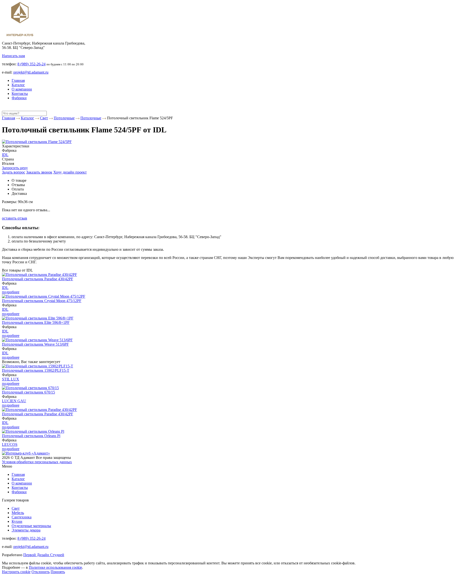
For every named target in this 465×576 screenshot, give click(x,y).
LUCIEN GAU (14, 401)
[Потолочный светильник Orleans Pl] (33, 431)
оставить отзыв (14, 218)
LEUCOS (9, 444)
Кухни (17, 521)
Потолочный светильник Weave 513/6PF (35, 344)
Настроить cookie (16, 572)
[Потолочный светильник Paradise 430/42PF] (39, 275)
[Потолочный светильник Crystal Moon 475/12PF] (43, 296)
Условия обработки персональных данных (37, 462)
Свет (16, 508)
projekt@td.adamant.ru (30, 72)
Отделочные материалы (31, 526)
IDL (5, 155)
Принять (58, 572)
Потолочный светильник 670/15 (28, 392)
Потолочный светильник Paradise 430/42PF (37, 279)
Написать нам (13, 56)
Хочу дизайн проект (70, 172)
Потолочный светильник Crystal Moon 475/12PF (41, 301)
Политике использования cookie (55, 567)
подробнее (10, 292)
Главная (18, 80)
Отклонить (40, 572)
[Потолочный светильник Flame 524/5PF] (37, 142)
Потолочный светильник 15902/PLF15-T (35, 370)
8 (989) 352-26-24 (31, 64)
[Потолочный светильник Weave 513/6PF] (37, 340)
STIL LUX (10, 379)
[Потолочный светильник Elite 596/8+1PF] (37, 318)
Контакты (20, 93)
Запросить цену (15, 168)
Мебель (18, 513)
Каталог (18, 85)
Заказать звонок (39, 172)
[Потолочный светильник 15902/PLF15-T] (37, 366)
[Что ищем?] (5, 108)
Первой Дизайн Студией (43, 555)
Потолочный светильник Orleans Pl (31, 436)
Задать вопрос (13, 172)
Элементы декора (26, 530)
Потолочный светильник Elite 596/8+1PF (36, 322)
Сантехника (21, 517)
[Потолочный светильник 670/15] (30, 388)
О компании (22, 89)
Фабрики (19, 98)
